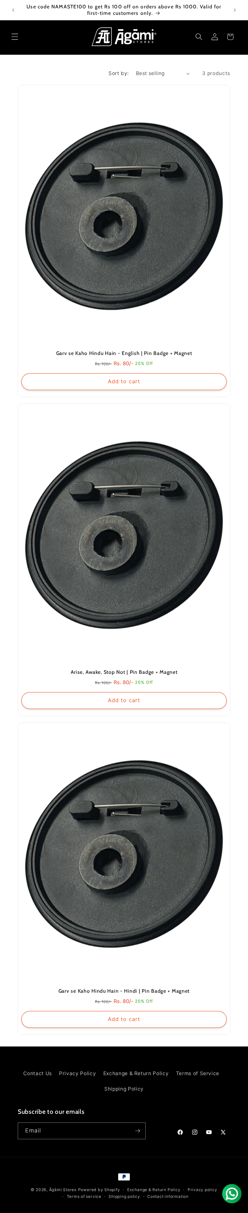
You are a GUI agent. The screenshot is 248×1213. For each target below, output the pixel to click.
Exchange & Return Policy (136, 1073)
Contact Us (37, 1073)
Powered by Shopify (99, 1189)
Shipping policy (124, 1196)
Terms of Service (198, 1073)
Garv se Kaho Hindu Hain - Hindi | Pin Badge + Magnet (124, 991)
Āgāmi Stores (63, 1189)
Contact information (168, 1196)
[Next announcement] (235, 10)
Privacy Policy (77, 1073)
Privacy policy (202, 1189)
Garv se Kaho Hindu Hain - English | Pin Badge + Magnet (124, 353)
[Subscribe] (137, 1130)
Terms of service (84, 1196)
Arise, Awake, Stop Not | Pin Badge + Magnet (124, 672)
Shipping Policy (124, 1089)
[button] (15, 36)
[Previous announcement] (13, 10)
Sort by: (118, 73)
